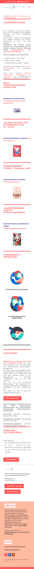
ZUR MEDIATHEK (11, 459)
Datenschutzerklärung (12, 550)
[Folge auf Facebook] (9, 554)
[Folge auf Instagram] (6, 554)
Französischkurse (10, 18)
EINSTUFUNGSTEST (12, 398)
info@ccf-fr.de (12, 492)
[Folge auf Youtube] (13, 554)
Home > (14, 16)
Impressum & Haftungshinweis (15, 546)
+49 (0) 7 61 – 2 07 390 (14, 486)
